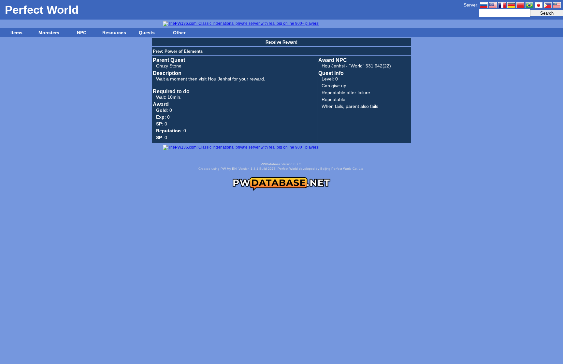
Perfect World (42, 9)
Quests (147, 32)
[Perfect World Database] (281, 189)
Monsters (48, 32)
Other (179, 32)
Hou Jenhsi (333, 65)
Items (16, 32)
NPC (81, 32)
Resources (114, 32)
